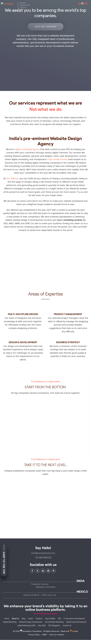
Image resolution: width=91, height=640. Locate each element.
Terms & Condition (56, 634)
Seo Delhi (42, 625)
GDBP (44, 634)
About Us (15, 618)
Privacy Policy (34, 634)
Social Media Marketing (54, 622)
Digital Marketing (9, 622)
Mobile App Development (76, 622)
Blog (23, 618)
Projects (39, 618)
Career (30, 618)
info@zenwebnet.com (43, 553)
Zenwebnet (37, 631)
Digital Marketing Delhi (27, 625)
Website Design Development (30, 622)
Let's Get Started (45, 26)
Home (6, 618)
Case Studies (50, 618)
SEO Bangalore (54, 625)
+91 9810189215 (43, 557)
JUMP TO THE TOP (4, 562)
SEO (59, 618)
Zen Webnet (12, 178)
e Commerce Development (74, 618)
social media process (57, 159)
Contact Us (67, 625)
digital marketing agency (27, 149)
